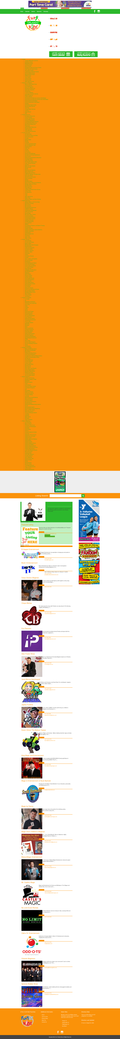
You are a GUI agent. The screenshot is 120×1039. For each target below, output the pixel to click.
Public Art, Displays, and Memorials (32, 174)
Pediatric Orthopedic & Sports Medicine (33, 229)
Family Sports (28, 385)
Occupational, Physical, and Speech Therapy (35, 225)
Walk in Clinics (28, 238)
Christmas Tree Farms (30, 425)
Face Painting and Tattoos (30, 263)
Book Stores (27, 351)
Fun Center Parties (29, 267)
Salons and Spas (28, 178)
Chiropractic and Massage (30, 210)
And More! (64, 1026)
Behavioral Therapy (29, 203)
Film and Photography (30, 315)
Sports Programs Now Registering (32, 408)
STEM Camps (28, 76)
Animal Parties (28, 240)
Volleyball (27, 415)
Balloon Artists (28, 243)
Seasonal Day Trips (29, 458)
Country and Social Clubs (30, 143)
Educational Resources (30, 88)
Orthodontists (28, 227)
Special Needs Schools (30, 106)
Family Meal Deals (29, 360)
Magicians (27, 272)
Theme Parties (28, 294)
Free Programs (28, 317)
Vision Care (27, 236)
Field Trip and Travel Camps (31, 69)
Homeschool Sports (29, 393)
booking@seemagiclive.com (51, 967)
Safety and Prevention (30, 333)
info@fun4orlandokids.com (50, 533)
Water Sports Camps (29, 81)
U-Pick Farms (28, 468)
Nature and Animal (29, 328)
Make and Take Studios (30, 166)
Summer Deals (28, 464)
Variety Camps (28, 78)
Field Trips (27, 148)
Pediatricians (28, 232)
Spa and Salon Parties (30, 290)
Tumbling (27, 414)
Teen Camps (28, 77)
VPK (26, 113)
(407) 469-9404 (48, 573)
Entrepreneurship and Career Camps (33, 67)
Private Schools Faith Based (31, 100)
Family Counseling (29, 215)
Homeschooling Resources (31, 123)
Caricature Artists (28, 249)
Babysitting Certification (30, 301)
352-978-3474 (48, 840)
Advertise (39, 11)
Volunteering (27, 346)
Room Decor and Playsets (30, 368)
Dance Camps (28, 66)
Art (25, 300)
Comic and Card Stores (30, 354)
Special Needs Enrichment (31, 337)
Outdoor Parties (28, 276)
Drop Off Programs (29, 87)
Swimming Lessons (29, 411)
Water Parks (27, 197)
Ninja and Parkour (29, 398)
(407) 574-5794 (48, 942)
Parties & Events (25, 239)
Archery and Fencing (29, 378)
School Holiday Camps (30, 73)
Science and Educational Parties (32, 289)
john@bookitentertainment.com (51, 574)
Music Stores (28, 367)
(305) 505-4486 (48, 815)
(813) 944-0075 (48, 993)
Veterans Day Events (29, 469)
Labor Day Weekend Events (31, 450)
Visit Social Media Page (50, 536)
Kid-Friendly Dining (29, 364)
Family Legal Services (30, 118)
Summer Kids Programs (30, 342)
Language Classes (29, 322)
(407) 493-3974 (48, 739)
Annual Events (28, 422)
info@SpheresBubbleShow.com (51, 994)
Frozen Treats (28, 362)
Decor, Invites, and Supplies (31, 258)
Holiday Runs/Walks (29, 444)
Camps (23, 59)
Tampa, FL (64, 1020)
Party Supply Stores (29, 282)
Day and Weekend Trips (30, 145)
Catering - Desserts (29, 250)
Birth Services (28, 206)
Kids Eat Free (28, 365)
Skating (26, 179)
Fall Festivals (28, 429)
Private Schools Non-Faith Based (32, 102)
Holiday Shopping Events (30, 446)
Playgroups (27, 125)
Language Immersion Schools (31, 94)
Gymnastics (27, 390)
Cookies (26, 257)
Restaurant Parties (29, 288)
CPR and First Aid (29, 211)
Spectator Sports (28, 181)
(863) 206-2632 (48, 663)
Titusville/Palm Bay (65, 8)
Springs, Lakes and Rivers (30, 184)
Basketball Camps (29, 63)
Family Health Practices (30, 218)
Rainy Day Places (29, 175)
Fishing (26, 149)
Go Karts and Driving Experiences (32, 155)
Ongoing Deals (28, 452)
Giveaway (46, 11)
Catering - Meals (28, 252)
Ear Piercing (27, 358)
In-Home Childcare (29, 92)
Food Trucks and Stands (30, 265)
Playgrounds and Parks (30, 173)
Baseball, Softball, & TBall (30, 379)
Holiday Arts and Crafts (30, 436)
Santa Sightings (28, 457)
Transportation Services (30, 109)
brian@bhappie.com (49, 559)
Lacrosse (27, 396)
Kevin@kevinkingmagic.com (51, 766)
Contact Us (44, 1022)
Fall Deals (27, 428)
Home (21, 11)
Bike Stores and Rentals (30, 350)
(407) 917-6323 (48, 866)
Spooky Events (28, 462)
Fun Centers (27, 152)
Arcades (27, 138)
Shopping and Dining (26, 347)
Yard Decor (27, 296)
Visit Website (47, 535)
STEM (26, 339)
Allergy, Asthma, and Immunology (32, 202)
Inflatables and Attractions (30, 270)
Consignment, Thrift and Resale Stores (33, 355)
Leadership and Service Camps (32, 71)
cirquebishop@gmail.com (50, 613)
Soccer (26, 405)
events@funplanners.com (50, 639)
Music (26, 326)
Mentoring (27, 324)
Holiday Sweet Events (29, 448)
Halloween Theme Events (30, 434)
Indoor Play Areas (29, 160)
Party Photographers (29, 279)
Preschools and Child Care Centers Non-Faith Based (36, 99)
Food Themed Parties (30, 264)
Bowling (26, 141)
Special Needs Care (29, 234)
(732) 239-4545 (48, 558)
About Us (44, 1020)
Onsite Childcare (28, 96)
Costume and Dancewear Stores (32, 357)
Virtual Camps (28, 80)
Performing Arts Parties (30, 283)
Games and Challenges (30, 153)
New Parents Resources (30, 124)
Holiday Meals (28, 440)
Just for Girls (27, 321)
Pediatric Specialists (29, 231)
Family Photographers (30, 120)
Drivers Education (29, 313)
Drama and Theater (29, 311)
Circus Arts (27, 304)
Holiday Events (28, 437)
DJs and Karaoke (28, 260)
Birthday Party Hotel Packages (31, 245)
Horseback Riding (29, 394)
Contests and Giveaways (30, 426)
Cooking (27, 307)
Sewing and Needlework (30, 336)
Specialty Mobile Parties (30, 292)
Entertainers (27, 261)
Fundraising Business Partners (31, 121)
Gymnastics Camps (29, 70)
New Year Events (28, 451)
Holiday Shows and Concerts (31, 447)
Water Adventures (29, 196)
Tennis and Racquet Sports (31, 412)
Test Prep (27, 107)
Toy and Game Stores (30, 375)
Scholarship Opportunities (30, 105)
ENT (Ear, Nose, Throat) (30, 214)
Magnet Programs (29, 95)
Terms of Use (45, 1016)
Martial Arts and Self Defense (31, 397)
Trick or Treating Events (30, 466)
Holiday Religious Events (30, 443)
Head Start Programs (29, 89)
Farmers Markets (28, 361)
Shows (26, 461)
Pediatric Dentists (29, 228)
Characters (27, 253)
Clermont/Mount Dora (86, 8)
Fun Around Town (26, 132)
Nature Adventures (29, 171)
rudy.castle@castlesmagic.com (51, 892)
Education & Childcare (27, 82)
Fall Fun (27, 430)
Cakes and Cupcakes (29, 247)
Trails (26, 195)
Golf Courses (28, 156)
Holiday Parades (28, 441)
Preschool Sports (28, 400)
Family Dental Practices (30, 217)
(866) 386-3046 (48, 586)
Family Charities (28, 117)
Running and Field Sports (30, 401)
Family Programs (28, 314)
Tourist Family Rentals (30, 373)
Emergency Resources (30, 116)
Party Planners (28, 281)
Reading (27, 103)
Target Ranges (28, 188)
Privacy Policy (45, 1018)
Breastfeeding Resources (30, 207)
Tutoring (27, 110)
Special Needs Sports (29, 407)
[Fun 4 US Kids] (32, 23)
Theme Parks (28, 191)
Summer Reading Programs (31, 343)
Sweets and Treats (29, 372)
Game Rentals (28, 268)
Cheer (26, 383)
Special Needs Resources (30, 127)
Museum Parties (28, 275)
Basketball (27, 380)
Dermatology (28, 213)
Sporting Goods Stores (30, 371)
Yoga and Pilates (28, 419)
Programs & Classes (26, 297)
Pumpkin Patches (29, 455)
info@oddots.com (48, 943)
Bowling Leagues (28, 382)
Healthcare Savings (29, 220)
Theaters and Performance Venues (32, 189)
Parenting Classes (29, 331)
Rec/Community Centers (30, 177)
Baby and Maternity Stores (31, 349)
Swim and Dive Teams (30, 410)
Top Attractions (28, 192)
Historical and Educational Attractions (33, 157)
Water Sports (28, 416)
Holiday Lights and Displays (31, 439)
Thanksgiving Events (29, 465)
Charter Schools (28, 85)
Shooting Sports (28, 403)
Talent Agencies (28, 130)
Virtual (26, 344)
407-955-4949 (48, 637)
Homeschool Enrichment (30, 319)
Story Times (27, 340)
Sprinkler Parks (28, 185)
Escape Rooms (28, 146)
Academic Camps (29, 62)
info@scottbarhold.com (50, 790)
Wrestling (27, 418)
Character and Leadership (30, 303)
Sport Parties (28, 293)
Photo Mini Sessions (29, 454)
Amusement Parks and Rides (31, 135)
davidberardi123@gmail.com (51, 842)
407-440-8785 (48, 713)
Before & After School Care (31, 84)
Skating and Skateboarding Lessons (33, 404)
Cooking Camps (28, 64)
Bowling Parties (28, 246)
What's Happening (26, 421)
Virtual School (28, 112)
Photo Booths (28, 285)
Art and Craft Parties (29, 242)
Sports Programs (26, 376)
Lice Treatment (28, 222)
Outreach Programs (29, 329)
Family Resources (26, 114)
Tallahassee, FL (65, 1024)
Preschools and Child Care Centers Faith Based (35, 98)
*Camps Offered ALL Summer (31, 60)
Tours (26, 193)
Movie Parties (28, 274)
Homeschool (27, 91)
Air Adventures (28, 134)
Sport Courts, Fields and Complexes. (33, 182)
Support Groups (28, 128)
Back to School (28, 423)
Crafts (26, 308)
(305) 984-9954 (48, 891)
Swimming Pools (28, 186)
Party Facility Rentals (29, 278)
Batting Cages (28, 139)
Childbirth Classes (29, 209)
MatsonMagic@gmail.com (50, 867)
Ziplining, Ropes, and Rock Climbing (33, 199)
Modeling (27, 325)
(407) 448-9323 (48, 917)
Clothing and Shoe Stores (30, 353)
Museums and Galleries (30, 170)
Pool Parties (27, 286)
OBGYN (26, 224)
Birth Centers (28, 204)
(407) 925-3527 (48, 688)
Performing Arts (28, 332)
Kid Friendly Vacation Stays (31, 161)
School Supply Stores (29, 369)
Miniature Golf (28, 167)
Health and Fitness (29, 392)
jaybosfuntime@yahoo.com (51, 715)
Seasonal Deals (28, 459)
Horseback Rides (28, 159)
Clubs (26, 306)
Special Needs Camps (30, 74)
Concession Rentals (29, 256)
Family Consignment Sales (31, 432)
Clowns (26, 254)
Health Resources (26, 200)
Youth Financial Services (30, 131)
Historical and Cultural (30, 318)
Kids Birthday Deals (29, 271)
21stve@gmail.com (49, 664)
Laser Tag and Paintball (30, 163)
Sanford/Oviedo (44, 8)
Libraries (27, 164)
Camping (27, 142)
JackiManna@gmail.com (50, 689)
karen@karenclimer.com (50, 740)
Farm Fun (27, 433)
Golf (26, 389)
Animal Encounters (29, 136)
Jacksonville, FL (65, 1022)
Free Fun (27, 150)
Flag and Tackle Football (30, 386)
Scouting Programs (29, 335)
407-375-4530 (48, 764)
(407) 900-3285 (48, 612)
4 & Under (27, 299)
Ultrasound (27, 235)
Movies (26, 168)
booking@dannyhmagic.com (51, 816)
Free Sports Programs (30, 387)
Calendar (27, 11)
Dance (26, 310)
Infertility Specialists (29, 221)
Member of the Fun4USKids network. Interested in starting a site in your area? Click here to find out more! (70, 1016)
